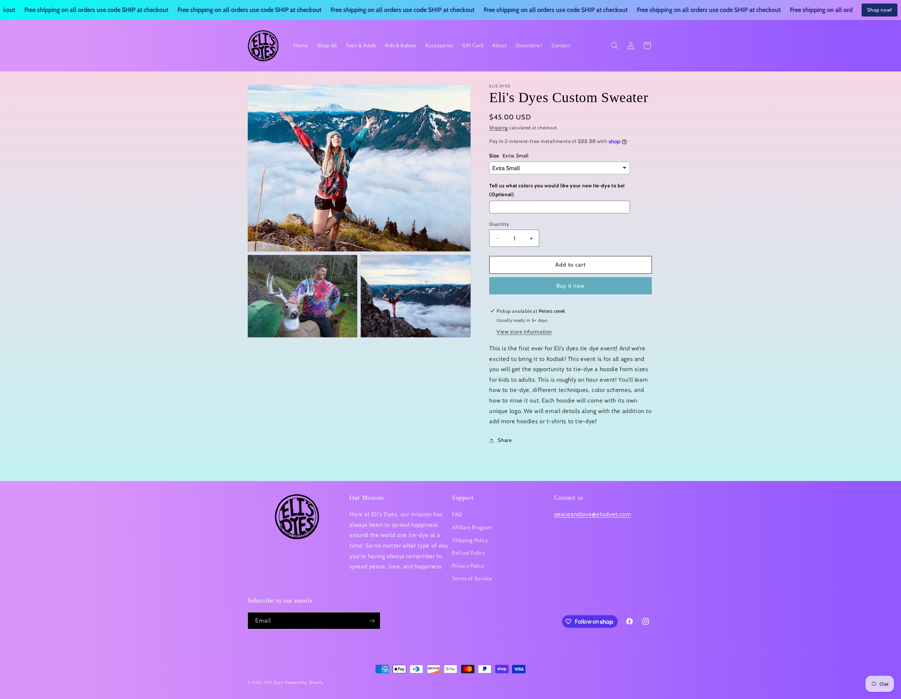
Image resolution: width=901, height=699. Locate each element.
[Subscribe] (372, 620)
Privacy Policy (468, 566)
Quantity (499, 224)
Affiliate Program (472, 527)
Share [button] (505, 440)
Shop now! (879, 10)
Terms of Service (472, 578)
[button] (614, 45)
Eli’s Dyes (274, 682)
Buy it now (570, 285)
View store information (524, 332)
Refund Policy (468, 553)
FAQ (457, 514)
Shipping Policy (470, 540)
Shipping (498, 127)
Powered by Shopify (304, 682)
